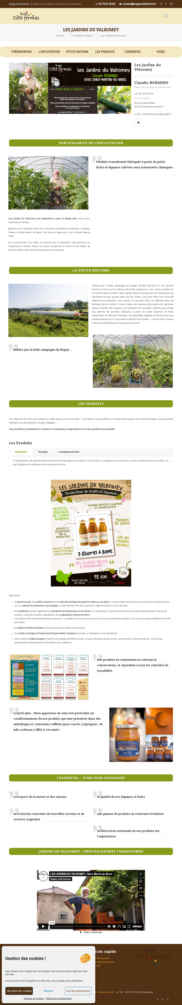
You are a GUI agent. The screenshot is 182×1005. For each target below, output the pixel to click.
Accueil (60, 35)
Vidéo (161, 51)
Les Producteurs (101, 958)
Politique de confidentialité (59, 998)
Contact (97, 965)
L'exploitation (49, 51)
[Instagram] (171, 4)
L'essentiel (132, 51)
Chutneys (43, 451)
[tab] (21, 452)
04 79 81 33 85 (106, 3)
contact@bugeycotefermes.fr (139, 3)
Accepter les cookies (19, 991)
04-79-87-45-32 (146, 93)
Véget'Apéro (21, 451)
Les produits (105, 51)
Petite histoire (77, 51)
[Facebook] (161, 4)
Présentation (21, 51)
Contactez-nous (105, 992)
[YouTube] (166, 4)
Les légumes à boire (68, 451)
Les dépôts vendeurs (82, 35)
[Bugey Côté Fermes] (26, 16)
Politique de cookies (34, 998)
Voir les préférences (78, 991)
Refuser (48, 991)
